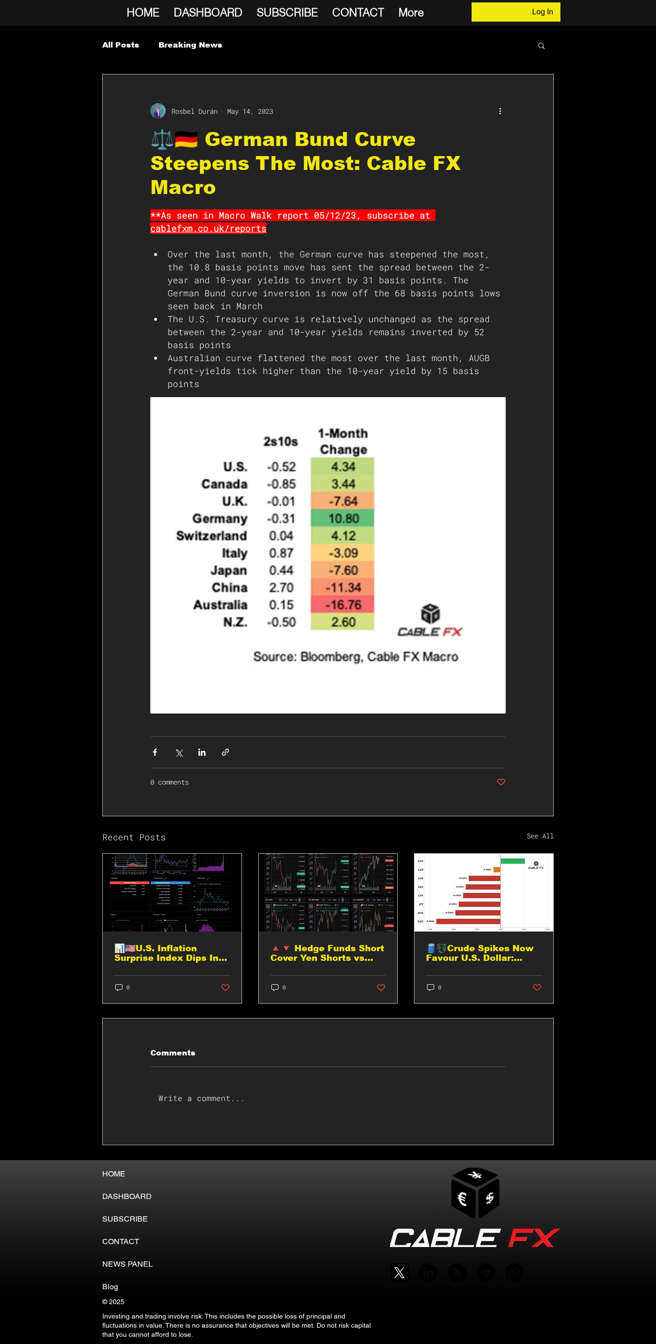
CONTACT (120, 1241)
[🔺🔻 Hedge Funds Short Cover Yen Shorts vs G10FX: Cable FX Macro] (328, 893)
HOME (113, 1173)
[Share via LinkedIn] (202, 752)
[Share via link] (225, 752)
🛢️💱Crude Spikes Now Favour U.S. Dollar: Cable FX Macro (480, 953)
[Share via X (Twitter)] (178, 752)
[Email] (485, 1272)
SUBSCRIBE (125, 1218)
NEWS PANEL (127, 1264)
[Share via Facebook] (154, 752)
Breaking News (190, 45)
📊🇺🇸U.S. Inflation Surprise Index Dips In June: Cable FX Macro (166, 953)
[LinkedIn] (428, 1272)
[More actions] (500, 111)
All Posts (120, 45)
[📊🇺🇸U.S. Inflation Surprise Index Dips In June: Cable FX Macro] (172, 893)
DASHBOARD (127, 1196)
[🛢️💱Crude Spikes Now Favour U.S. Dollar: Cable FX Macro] (483, 893)
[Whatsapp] (514, 1272)
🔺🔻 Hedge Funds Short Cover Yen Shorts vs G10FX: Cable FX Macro (327, 953)
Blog (110, 1286)
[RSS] (457, 1272)
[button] (541, 45)
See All (540, 835)
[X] (399, 1272)
